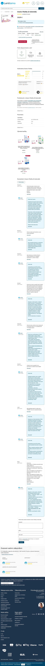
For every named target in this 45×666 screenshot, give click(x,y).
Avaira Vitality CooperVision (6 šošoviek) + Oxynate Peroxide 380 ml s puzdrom (24, 147)
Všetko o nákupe (4, 593)
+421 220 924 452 (40, 596)
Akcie (2, 622)
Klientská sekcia (18, 602)
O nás (2, 633)
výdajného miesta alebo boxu (35, 60)
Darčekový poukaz (4, 600)
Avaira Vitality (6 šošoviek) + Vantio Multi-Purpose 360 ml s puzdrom (24, 169)
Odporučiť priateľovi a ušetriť (6, 618)
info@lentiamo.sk (41, 597)
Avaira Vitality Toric (32, 247)
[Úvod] (1, 11)
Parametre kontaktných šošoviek (21, 616)
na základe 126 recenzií (26, 14)
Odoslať (21, 542)
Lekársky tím (17, 622)
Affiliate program (4, 624)
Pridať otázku (21, 182)
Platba (2, 596)
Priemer (32, 33)
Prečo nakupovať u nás (5, 637)
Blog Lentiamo (17, 620)
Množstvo (20, 33)
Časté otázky (17, 593)
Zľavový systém (4, 617)
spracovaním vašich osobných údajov (18, 585)
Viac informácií (17, 664)
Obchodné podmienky (5, 602)
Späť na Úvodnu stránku (4, 659)
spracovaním (25, 538)
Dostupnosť (37, 33)
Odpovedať (29, 194)
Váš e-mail (21, 534)
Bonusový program (4, 615)
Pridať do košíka (22, 41)
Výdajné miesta (4, 598)
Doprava (2, 594)
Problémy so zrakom (19, 618)
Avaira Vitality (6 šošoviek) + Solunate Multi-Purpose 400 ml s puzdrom (38, 148)
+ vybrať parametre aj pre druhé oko (25, 37)
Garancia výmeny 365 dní (19, 598)
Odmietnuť (28, 664)
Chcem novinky (16, 583)
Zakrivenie (29, 33)
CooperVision (7, 11)
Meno (20, 530)
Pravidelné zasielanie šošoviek (6, 620)
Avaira (12, 11)
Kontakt (2, 639)
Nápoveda (41, 31)
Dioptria (23, 33)
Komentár (20, 522)
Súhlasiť (23, 664)
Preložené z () (23, 84)
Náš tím (2, 635)
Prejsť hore (11, 659)
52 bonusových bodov (29, 22)
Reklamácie (17, 600)
